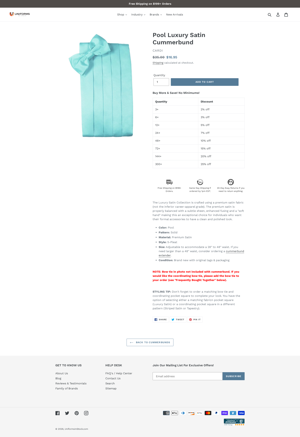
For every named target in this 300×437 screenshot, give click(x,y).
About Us (61, 373)
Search (110, 383)
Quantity (159, 75)
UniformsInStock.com (76, 429)
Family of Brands (66, 388)
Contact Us (112, 378)
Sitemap (110, 388)
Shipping (158, 62)
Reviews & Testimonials (70, 383)
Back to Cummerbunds (152, 342)
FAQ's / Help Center (118, 373)
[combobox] (273, 14)
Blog (58, 378)
